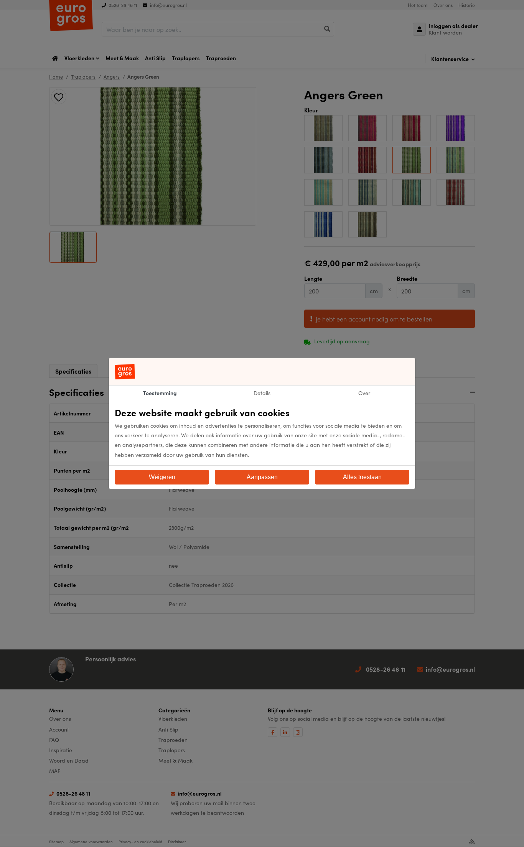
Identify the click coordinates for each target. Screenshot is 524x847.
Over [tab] (364, 393)
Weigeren (162, 477)
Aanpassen (262, 477)
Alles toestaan (362, 477)
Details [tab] (262, 393)
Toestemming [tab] (160, 393)
